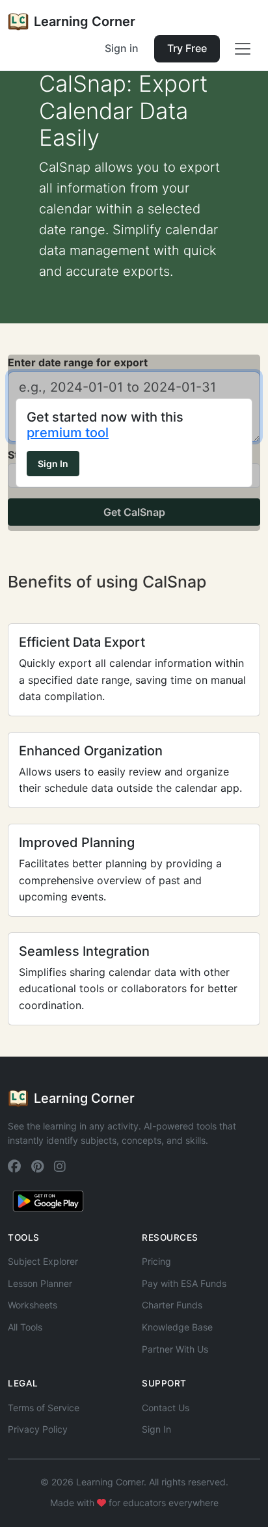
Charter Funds (172, 1304)
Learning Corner (84, 21)
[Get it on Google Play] (48, 1199)
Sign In (53, 463)
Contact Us (165, 1407)
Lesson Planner (40, 1283)
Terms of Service (43, 1407)
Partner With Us (175, 1349)
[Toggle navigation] (242, 48)
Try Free (187, 48)
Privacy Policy (38, 1429)
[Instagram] (60, 1166)
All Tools (25, 1326)
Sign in (122, 48)
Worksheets (32, 1304)
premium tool (68, 432)
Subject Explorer (43, 1261)
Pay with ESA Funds (184, 1283)
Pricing (156, 1261)
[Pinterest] (37, 1166)
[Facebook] (14, 1166)
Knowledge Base (177, 1326)
